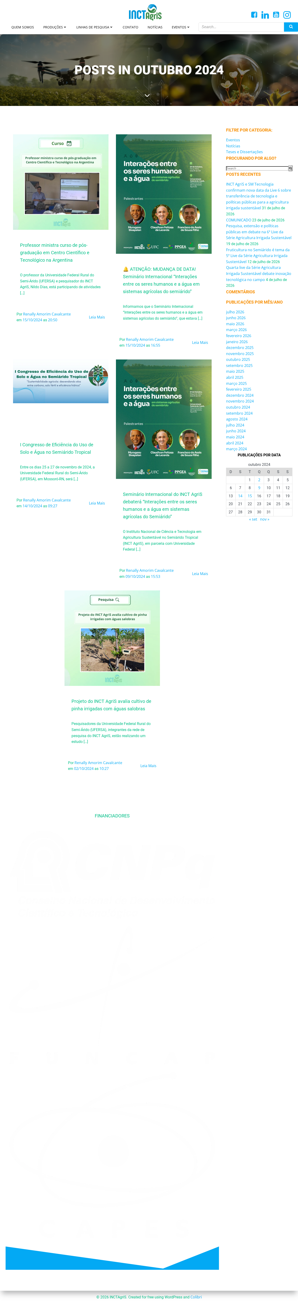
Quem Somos (22, 27)
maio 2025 (235, 371)
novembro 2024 (240, 401)
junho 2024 (236, 431)
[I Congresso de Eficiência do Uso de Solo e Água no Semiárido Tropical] (60, 380)
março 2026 (236, 329)
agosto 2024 (236, 419)
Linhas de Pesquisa (92, 27)
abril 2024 (234, 443)
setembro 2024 (239, 413)
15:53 (155, 576)
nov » (264, 519)
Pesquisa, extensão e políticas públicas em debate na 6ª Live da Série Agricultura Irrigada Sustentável (258, 231)
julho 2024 (235, 425)
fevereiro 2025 (238, 389)
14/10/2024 (32, 505)
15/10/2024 (32, 319)
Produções (53, 27)
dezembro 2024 (240, 395)
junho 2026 (236, 317)
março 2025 (236, 383)
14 (240, 495)
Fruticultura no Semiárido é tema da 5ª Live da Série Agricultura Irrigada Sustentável (258, 255)
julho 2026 (235, 312)
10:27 (104, 768)
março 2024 (236, 448)
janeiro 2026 (237, 341)
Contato (130, 27)
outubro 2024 (238, 407)
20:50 (52, 319)
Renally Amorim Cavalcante (47, 314)
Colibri (196, 1297)
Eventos (179, 27)
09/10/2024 (135, 576)
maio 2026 (235, 323)
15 (250, 495)
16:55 (155, 345)
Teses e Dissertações (244, 151)
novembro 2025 (240, 353)
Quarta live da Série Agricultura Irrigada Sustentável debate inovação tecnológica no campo (258, 273)
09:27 (52, 505)
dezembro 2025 (240, 347)
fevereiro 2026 (238, 335)
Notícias (155, 27)
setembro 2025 (239, 365)
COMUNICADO (238, 220)
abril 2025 (234, 377)
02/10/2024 (84, 768)
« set (253, 519)
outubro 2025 (238, 359)
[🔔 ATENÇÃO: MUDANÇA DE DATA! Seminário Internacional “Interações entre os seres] (163, 193)
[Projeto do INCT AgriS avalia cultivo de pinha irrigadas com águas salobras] (112, 637)
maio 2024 (235, 437)
